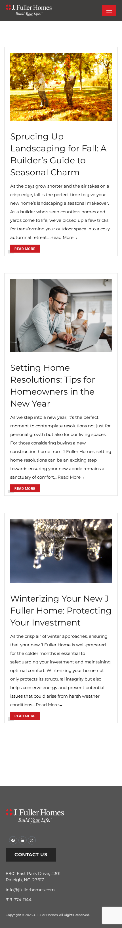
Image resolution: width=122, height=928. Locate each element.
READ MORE (24, 248)
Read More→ (64, 237)
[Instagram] (32, 840)
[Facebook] (13, 840)
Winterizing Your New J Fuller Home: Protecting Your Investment (61, 610)
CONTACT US (30, 854)
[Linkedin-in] (22, 840)
